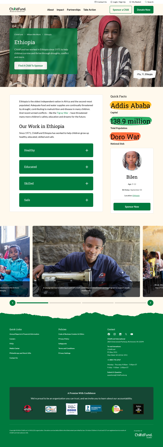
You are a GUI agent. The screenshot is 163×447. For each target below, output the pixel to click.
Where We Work (34, 34)
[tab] (32, 302)
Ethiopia (136, 195)
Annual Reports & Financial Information (24, 334)
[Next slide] (150, 303)
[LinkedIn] (120, 335)
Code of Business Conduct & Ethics (71, 334)
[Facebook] (108, 335)
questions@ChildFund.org (117, 375)
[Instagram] (114, 335)
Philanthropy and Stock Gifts (20, 353)
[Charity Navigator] (94, 409)
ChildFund (18, 34)
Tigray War (62, 112)
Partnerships (74, 9)
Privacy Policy (63, 339)
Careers (12, 339)
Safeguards (62, 344)
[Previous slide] (13, 303)
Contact (111, 329)
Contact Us (14, 358)
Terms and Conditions (66, 348)
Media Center (15, 348)
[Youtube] (131, 335)
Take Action (89, 9)
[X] (126, 335)
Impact (60, 9)
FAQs (12, 344)
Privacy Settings (64, 353)
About (50, 9)
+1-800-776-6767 (114, 360)
